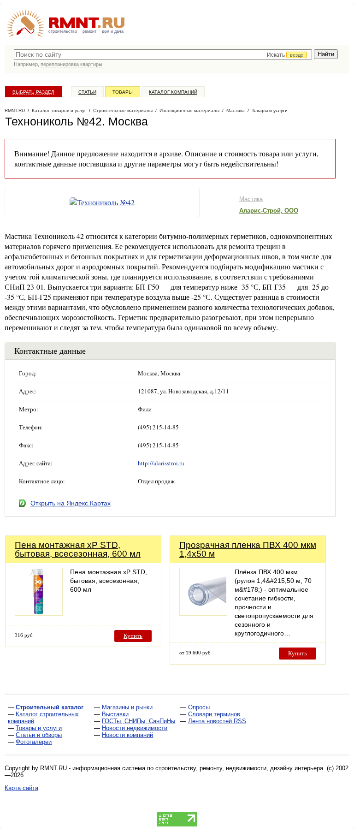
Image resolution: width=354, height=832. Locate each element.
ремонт (89, 31)
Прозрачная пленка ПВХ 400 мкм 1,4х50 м (247, 549)
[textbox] (163, 54)
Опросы (199, 707)
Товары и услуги (39, 728)
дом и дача (113, 31)
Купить (133, 635)
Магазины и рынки (127, 707)
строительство (62, 31)
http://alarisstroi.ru (161, 463)
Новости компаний (127, 734)
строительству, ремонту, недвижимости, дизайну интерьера (239, 768)
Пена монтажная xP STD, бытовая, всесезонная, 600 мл (78, 549)
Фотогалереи (34, 741)
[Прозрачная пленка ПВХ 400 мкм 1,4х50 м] (203, 613)
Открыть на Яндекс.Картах (70, 503)
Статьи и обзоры (39, 734)
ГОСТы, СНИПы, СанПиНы (138, 721)
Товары (122, 92)
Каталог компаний (173, 92)
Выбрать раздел (33, 92)
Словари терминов (214, 714)
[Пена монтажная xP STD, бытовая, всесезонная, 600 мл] (38, 613)
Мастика (251, 199)
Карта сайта (21, 787)
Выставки (115, 714)
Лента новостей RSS (217, 721)
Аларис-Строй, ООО (268, 210)
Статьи (87, 92)
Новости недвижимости (134, 728)
